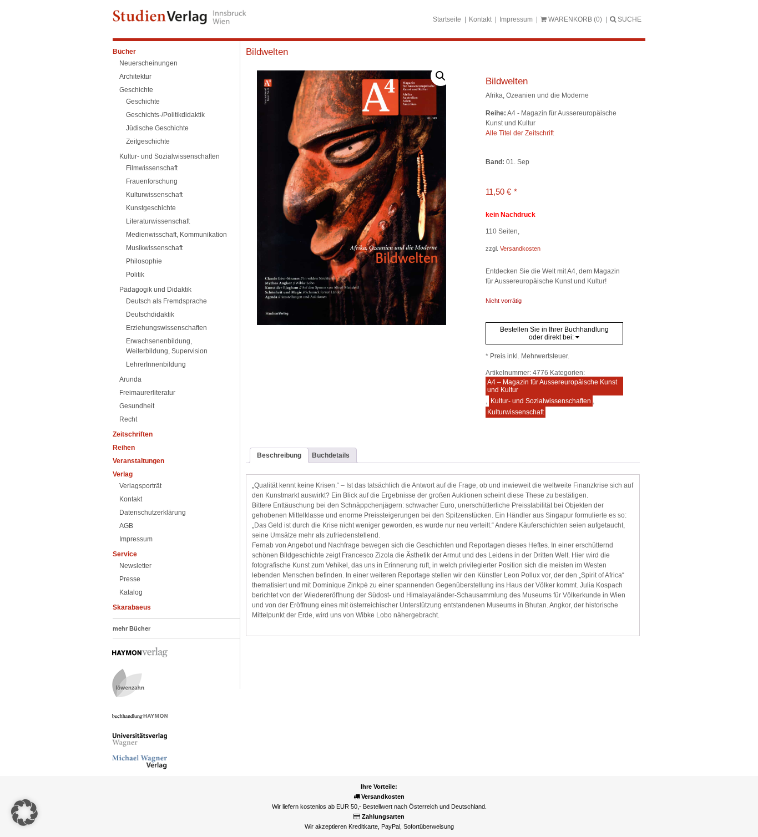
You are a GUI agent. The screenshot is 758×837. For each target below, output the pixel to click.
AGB (126, 526)
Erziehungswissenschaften (166, 328)
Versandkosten (520, 248)
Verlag (123, 474)
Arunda (130, 379)
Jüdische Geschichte (157, 128)
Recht (128, 419)
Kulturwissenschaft (154, 195)
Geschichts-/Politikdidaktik (165, 115)
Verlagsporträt (140, 486)
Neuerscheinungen (148, 63)
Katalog (131, 592)
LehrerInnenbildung (156, 364)
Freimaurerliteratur (147, 393)
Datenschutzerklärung (152, 512)
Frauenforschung (152, 181)
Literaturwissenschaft (158, 221)
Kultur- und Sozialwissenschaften (169, 156)
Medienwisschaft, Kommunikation (176, 235)
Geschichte (136, 90)
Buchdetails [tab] (331, 455)
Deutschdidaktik (150, 314)
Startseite (447, 19)
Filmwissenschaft (152, 168)
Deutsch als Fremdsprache (166, 301)
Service (125, 554)
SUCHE (628, 19)
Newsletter (135, 566)
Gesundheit (136, 406)
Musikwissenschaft (154, 248)
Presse (129, 579)
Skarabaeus (132, 607)
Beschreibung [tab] (279, 455)
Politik (135, 274)
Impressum (516, 19)
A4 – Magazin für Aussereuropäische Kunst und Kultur (552, 386)
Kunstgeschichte (151, 208)
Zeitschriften (133, 434)
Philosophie (144, 261)
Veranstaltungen (138, 461)
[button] (441, 76)
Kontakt (480, 19)
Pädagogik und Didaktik (155, 289)
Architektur (135, 76)
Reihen (124, 448)
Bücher (124, 51)
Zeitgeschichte (148, 141)
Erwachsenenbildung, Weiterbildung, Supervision (167, 346)
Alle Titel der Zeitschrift (520, 133)
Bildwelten (267, 52)
